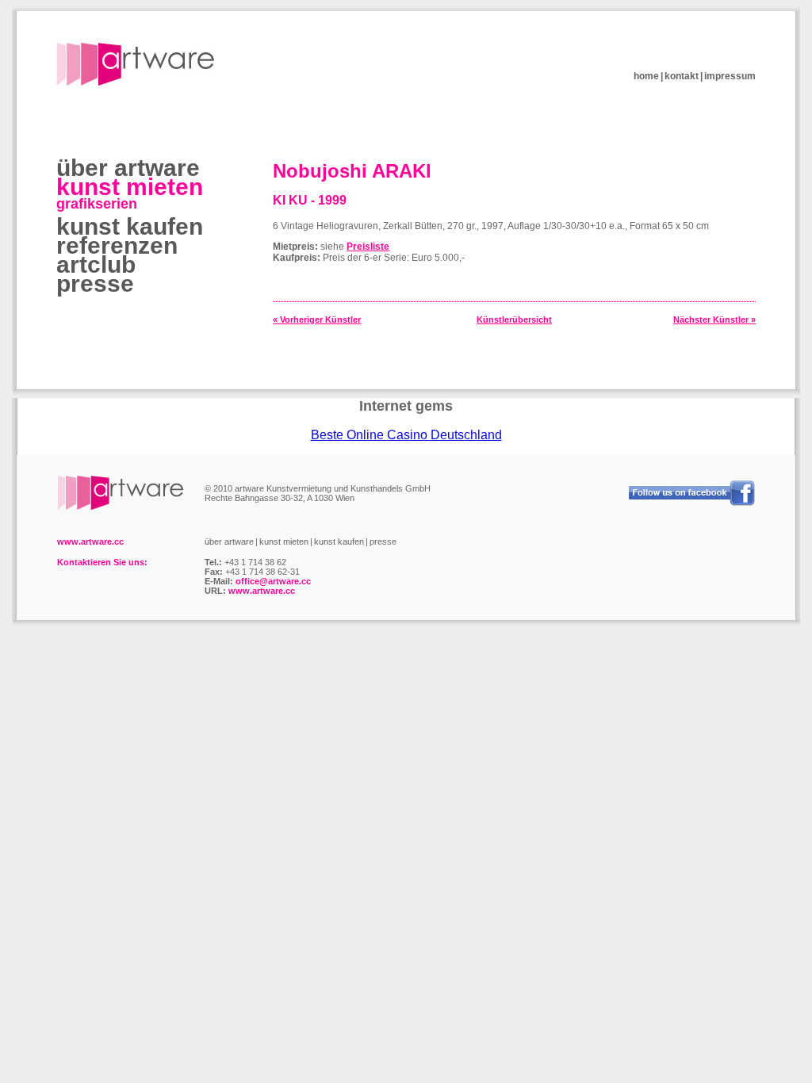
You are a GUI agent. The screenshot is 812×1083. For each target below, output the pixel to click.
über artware (128, 168)
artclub (96, 264)
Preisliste (368, 246)
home (646, 76)
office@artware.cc (273, 581)
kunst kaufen (129, 226)
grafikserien (96, 204)
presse (95, 283)
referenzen (117, 245)
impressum (730, 76)
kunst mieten (129, 187)
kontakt (682, 76)
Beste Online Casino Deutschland (406, 435)
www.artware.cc (261, 590)
